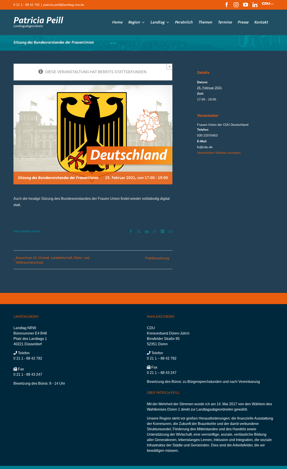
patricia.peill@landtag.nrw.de (63, 4)
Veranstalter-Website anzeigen (219, 152)
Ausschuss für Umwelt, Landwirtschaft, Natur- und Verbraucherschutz (52, 259)
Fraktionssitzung (157, 258)
